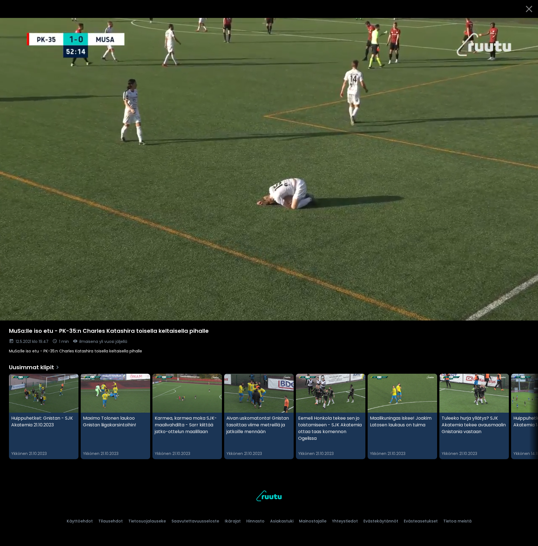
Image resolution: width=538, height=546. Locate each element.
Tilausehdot (110, 521)
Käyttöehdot (80, 521)
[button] (269, 169)
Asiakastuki (281, 521)
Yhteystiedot (345, 521)
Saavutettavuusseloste (195, 521)
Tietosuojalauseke (147, 521)
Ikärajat (233, 521)
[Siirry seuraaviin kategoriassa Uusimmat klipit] (529, 416)
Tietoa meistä (457, 521)
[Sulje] (529, 9)
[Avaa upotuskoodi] (527, 24)
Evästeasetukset (421, 521)
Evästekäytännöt (380, 521)
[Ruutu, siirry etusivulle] (269, 497)
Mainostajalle (312, 521)
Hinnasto (255, 521)
